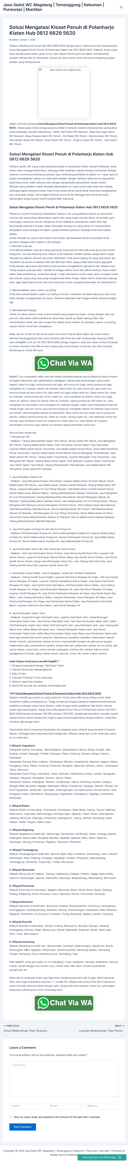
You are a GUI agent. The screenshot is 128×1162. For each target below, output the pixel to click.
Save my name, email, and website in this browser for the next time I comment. (57, 1117)
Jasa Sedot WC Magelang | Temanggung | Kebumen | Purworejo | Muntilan (53, 7)
